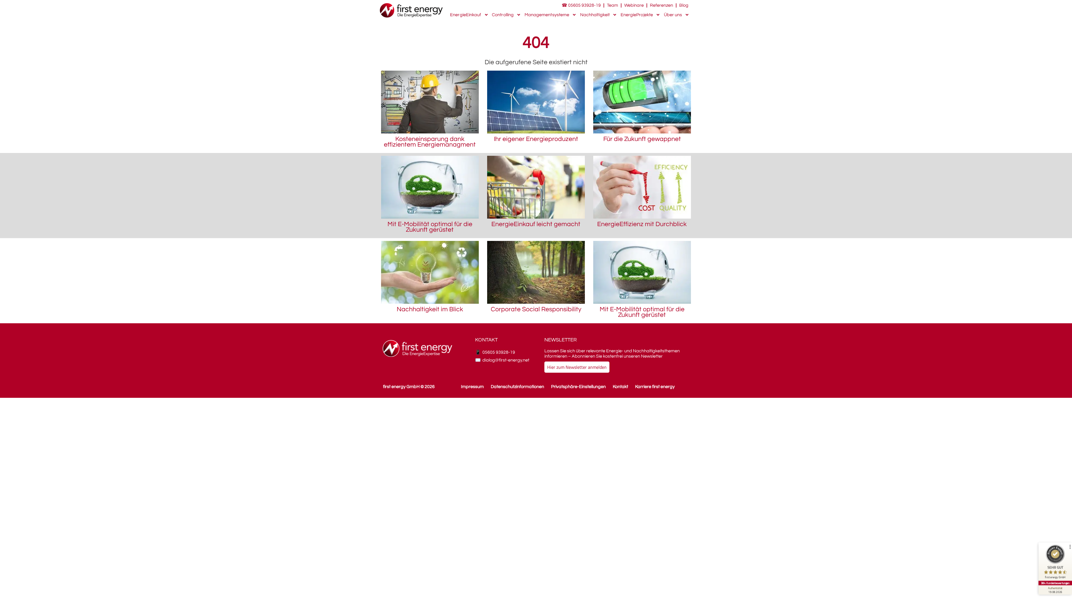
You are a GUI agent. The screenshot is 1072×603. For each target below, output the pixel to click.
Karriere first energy (655, 386)
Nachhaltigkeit (595, 15)
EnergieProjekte (637, 15)
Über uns (673, 15)
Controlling (503, 15)
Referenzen (661, 5)
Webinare (634, 5)
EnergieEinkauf (465, 15)
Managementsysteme (547, 15)
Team (612, 5)
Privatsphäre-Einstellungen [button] (578, 386)
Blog (683, 5)
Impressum (472, 386)
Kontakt (620, 386)
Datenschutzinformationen (517, 386)
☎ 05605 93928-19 (581, 5)
